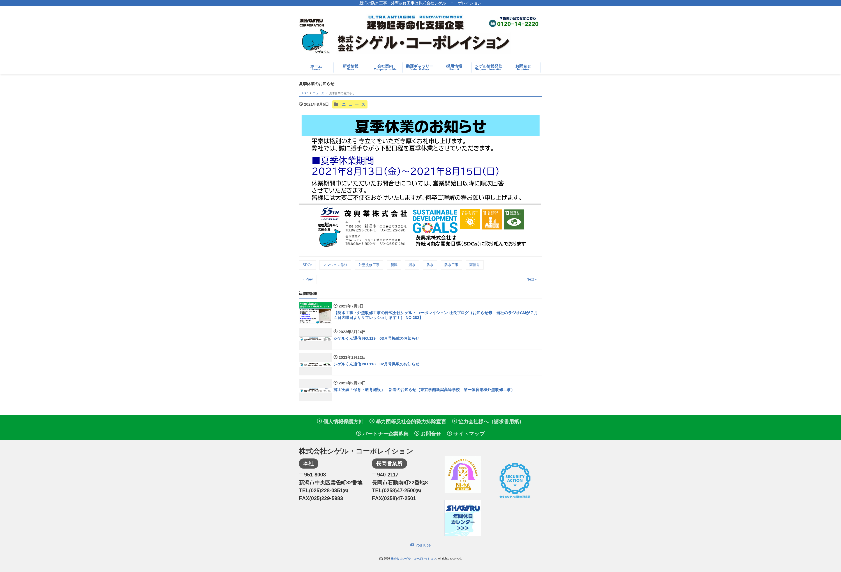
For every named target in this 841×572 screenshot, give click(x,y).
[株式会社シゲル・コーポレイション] (420, 34)
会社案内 (385, 67)
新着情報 (351, 67)
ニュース (353, 104)
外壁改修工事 (369, 265)
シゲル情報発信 (488, 67)
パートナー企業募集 (384, 434)
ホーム (316, 67)
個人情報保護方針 (343, 421)
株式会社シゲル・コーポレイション (413, 558)
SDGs (307, 265)
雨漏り (474, 265)
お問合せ (523, 67)
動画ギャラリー (419, 67)
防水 (429, 265)
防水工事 (451, 265)
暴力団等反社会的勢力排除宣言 (410, 421)
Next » (532, 279)
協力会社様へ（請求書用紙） (490, 421)
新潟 (394, 265)
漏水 (411, 265)
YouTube (422, 545)
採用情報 (454, 67)
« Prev (308, 279)
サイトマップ (468, 434)
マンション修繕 (335, 265)
